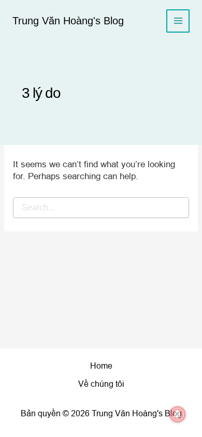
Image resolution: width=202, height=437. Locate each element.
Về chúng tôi (101, 384)
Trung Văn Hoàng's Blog (68, 20)
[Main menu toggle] (178, 21)
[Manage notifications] (177, 414)
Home (101, 365)
